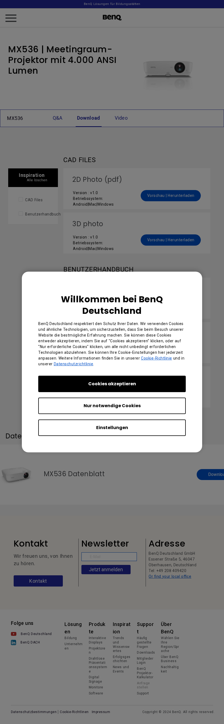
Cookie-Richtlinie (156, 358)
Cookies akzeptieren (112, 384)
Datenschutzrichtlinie (73, 364)
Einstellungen (112, 427)
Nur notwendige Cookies (112, 406)
